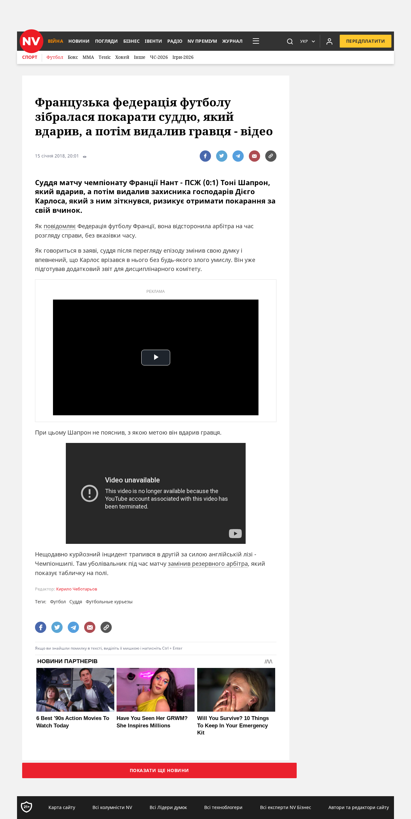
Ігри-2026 (183, 57)
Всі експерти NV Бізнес (285, 807)
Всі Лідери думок (168, 807)
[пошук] (290, 41)
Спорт (29, 57)
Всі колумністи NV (112, 807)
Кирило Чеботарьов (76, 589)
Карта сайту (61, 807)
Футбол (55, 57)
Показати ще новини (159, 770)
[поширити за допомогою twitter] (221, 156)
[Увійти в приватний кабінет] (329, 41)
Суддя (75, 601)
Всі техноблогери (223, 807)
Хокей (122, 57)
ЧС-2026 (159, 57)
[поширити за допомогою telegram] (238, 156)
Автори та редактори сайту (358, 807)
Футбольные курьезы (109, 601)
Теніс (105, 57)
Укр (304, 41)
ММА (88, 57)
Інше (139, 57)
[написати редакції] (254, 156)
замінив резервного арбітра (208, 563)
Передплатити (365, 41)
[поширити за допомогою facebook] (205, 156)
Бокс (73, 57)
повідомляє (60, 226)
